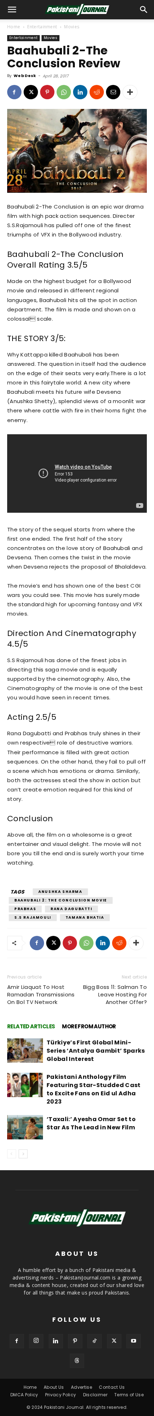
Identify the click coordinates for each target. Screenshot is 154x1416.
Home (13, 27)
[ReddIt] (97, 92)
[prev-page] (11, 1153)
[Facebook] (14, 92)
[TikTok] (94, 1341)
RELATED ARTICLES (31, 1026)
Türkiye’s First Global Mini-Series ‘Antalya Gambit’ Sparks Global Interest (96, 1050)
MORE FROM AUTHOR (89, 1026)
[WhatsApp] (64, 92)
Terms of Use (129, 1395)
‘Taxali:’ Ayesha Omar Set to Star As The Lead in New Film (91, 1123)
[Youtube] (133, 1341)
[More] (130, 92)
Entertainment (42, 27)
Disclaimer (95, 1395)
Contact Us (112, 1387)
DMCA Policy (24, 1395)
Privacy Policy (60, 1395)
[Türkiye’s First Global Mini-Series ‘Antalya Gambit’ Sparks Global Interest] (25, 1050)
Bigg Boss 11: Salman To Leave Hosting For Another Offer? (115, 994)
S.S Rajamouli (32, 917)
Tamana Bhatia (85, 917)
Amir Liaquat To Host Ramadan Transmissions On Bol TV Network (41, 994)
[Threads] (77, 1361)
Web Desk (25, 75)
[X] (31, 92)
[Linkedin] (80, 92)
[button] (144, 9)
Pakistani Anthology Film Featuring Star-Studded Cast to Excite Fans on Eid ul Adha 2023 (94, 1089)
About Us (54, 1387)
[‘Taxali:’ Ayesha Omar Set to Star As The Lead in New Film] (25, 1127)
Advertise (81, 1387)
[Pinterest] (47, 92)
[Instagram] (36, 1341)
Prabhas (25, 909)
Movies (71, 27)
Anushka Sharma (60, 891)
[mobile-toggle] (12, 9)
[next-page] (23, 1153)
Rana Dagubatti (71, 909)
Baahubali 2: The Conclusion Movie (60, 900)
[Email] (113, 92)
